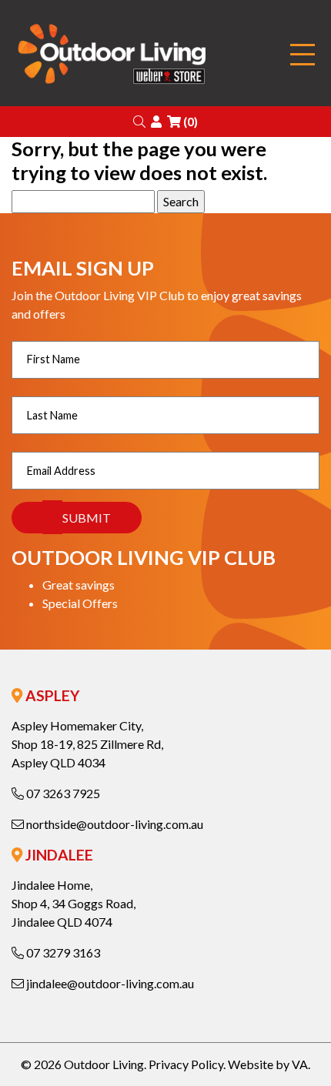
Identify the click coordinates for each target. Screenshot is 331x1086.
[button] (139, 121)
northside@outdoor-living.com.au (113, 824)
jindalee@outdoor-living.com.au (109, 983)
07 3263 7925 (62, 793)
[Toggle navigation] (302, 55)
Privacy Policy (186, 1064)
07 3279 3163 (62, 952)
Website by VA (268, 1064)
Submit (86, 517)
